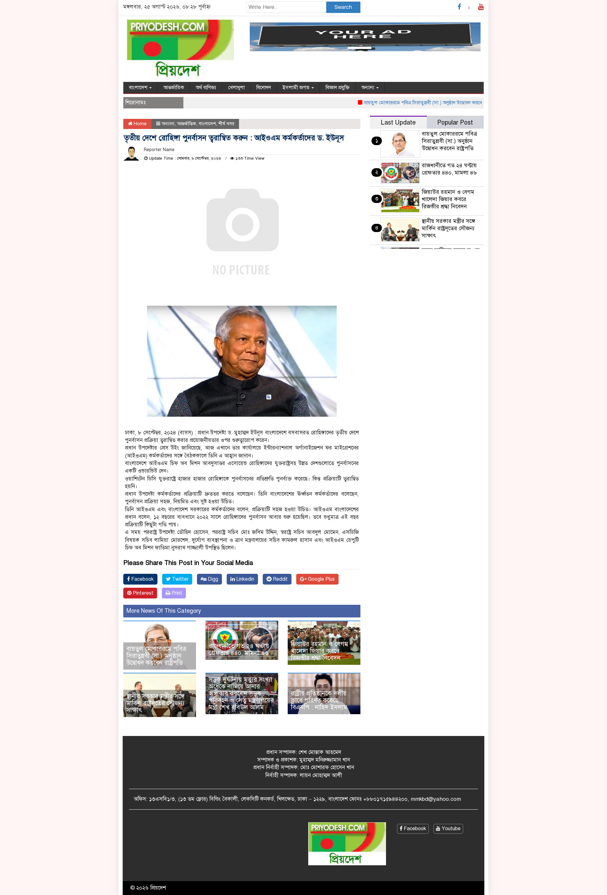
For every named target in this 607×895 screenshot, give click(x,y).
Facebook (142, 579)
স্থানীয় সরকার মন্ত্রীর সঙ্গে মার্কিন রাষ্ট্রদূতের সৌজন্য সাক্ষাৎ (155, 703)
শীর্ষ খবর (226, 123)
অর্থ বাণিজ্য (206, 87)
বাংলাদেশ (139, 87)
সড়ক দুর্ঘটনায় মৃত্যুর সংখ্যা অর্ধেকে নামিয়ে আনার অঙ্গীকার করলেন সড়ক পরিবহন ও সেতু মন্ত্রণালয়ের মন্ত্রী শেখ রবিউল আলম (241, 693)
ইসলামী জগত (297, 87)
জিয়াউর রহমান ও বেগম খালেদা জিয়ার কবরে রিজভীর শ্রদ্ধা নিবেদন (319, 651)
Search (343, 7)
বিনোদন (263, 87)
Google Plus (321, 579)
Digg (212, 579)
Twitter (179, 579)
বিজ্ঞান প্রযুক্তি (338, 87)
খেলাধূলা (236, 87)
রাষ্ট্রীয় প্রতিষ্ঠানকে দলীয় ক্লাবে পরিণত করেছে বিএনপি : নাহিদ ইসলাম (319, 700)
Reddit (280, 579)
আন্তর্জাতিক (173, 87)
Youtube (450, 828)
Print (176, 593)
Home (139, 123)
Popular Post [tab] (455, 122)
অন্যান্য (368, 87)
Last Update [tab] (398, 122)
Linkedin (244, 579)
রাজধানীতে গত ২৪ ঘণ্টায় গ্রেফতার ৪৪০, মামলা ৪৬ (239, 649)
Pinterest (142, 593)
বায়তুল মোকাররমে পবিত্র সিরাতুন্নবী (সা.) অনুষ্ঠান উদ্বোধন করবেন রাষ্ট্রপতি (417, 103)
